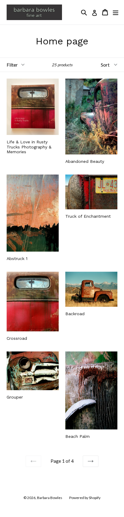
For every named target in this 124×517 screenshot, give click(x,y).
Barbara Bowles (49, 497)
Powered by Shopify (85, 497)
